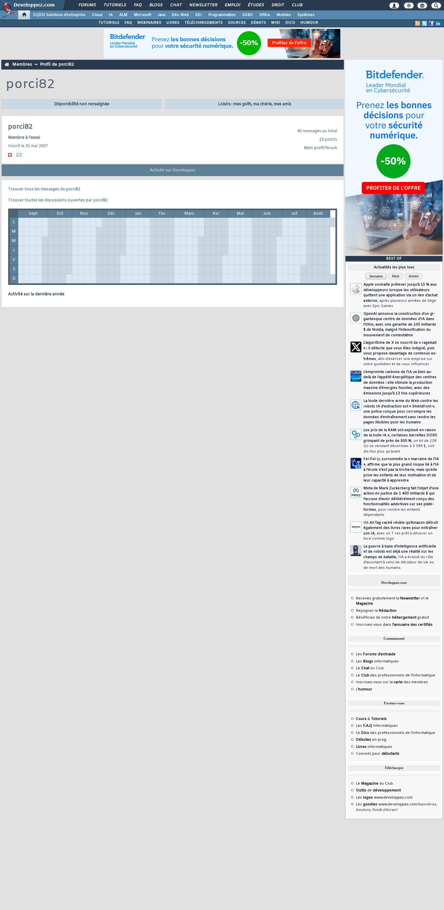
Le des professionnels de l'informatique (395, 675)
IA (111, 15)
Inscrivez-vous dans (394, 624)
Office (264, 15)
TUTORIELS (108, 22)
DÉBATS (258, 22)
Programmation (222, 15)
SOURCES (237, 22)
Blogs (156, 5)
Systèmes (306, 15)
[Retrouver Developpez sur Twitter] (424, 23)
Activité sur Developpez (172, 170)
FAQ (137, 5)
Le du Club (374, 783)
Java (161, 15)
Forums (87, 5)
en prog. (371, 739)
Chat (175, 5)
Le (362, 668)
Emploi (232, 5)
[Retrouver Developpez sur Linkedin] (438, 23)
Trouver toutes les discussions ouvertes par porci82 (58, 200)
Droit (277, 5)
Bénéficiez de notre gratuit (392, 617)
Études (255, 5)
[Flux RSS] (417, 23)
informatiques (374, 747)
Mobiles (284, 15)
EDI (198, 15)
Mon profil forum (320, 148)
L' (364, 689)
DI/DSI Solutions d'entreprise (59, 15)
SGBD (247, 15)
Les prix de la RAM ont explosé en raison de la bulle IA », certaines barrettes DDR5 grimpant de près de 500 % (400, 441)
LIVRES (172, 22)
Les (376, 654)
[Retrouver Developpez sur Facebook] (431, 23)
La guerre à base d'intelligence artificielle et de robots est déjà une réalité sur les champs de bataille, (399, 557)
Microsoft (142, 15)
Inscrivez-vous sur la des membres (392, 682)
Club (297, 5)
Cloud (97, 15)
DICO (290, 22)
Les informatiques (377, 661)
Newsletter (203, 5)
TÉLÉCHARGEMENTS (204, 22)
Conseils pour (377, 753)
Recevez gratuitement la (388, 598)
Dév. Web (180, 15)
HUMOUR (309, 22)
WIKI (275, 22)
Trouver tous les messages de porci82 (44, 189)
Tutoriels (114, 5)
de (378, 790)
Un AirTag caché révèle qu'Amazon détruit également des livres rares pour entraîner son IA (400, 530)
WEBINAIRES (149, 22)
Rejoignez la (376, 611)
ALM (123, 15)
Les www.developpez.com (384, 797)
